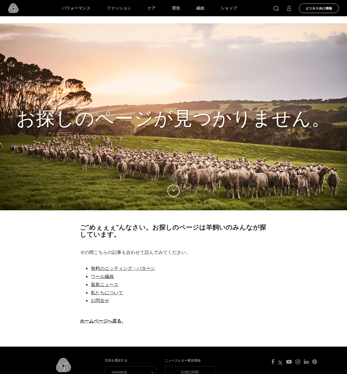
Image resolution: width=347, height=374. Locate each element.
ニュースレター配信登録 (183, 360)
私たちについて (107, 293)
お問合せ (100, 301)
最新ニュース (104, 285)
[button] (276, 8)
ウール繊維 (102, 276)
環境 (176, 8)
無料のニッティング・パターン (123, 268)
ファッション (119, 8)
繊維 (200, 8)
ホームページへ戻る (100, 321)
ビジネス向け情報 (319, 8)
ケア (151, 8)
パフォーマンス (76, 8)
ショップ (229, 8)
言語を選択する (116, 360)
